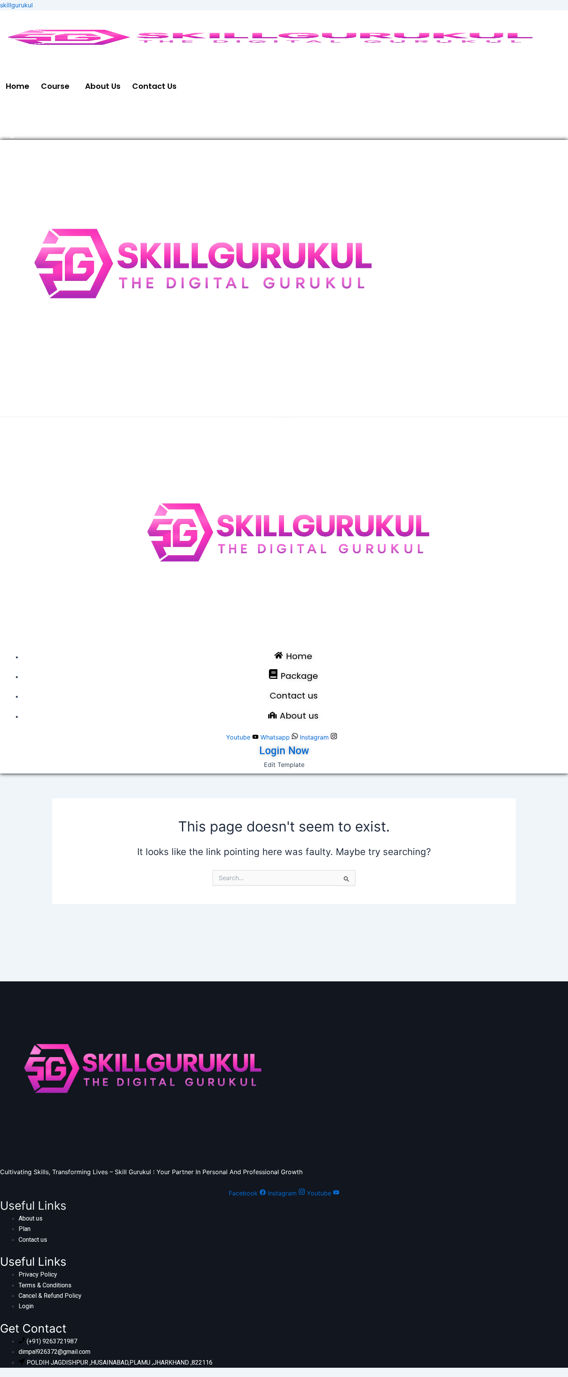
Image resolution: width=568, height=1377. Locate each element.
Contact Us (154, 86)
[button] (57, 86)
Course (55, 86)
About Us (103, 86)
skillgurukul (16, 5)
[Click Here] (284, 410)
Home (17, 86)
